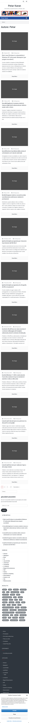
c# (3, 592)
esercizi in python (14, 592)
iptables (20, 597)
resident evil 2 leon (22, 610)
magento (5, 602)
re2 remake (5, 610)
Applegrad (5, 555)
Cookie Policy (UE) (7, 643)
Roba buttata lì (6, 575)
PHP (4, 570)
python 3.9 (24, 607)
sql (11, 615)
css (7, 592)
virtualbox (15, 617)
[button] (27, 695)
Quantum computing (8, 573)
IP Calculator (5, 633)
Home (3, 22)
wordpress (22, 620)
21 (11, 487)
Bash (4, 557)
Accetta (14, 710)
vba (9, 617)
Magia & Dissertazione (9, 568)
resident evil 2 (13, 610)
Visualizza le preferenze (14, 718)
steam (16, 615)
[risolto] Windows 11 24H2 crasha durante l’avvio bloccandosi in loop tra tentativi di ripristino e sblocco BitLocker (13, 377)
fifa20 (18, 594)
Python (5, 571)
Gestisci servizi (5, 706)
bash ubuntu (23, 589)
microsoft (11, 602)
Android (5, 553)
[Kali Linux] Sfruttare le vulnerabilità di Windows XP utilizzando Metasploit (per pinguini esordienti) (14, 57)
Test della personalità (7, 653)
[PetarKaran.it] (14, 13)
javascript (5, 599)
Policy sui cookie (6, 638)
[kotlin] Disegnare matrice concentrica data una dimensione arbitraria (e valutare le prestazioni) (14, 197)
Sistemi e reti (6, 577)
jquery (11, 599)
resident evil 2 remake (20, 612)
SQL (4, 579)
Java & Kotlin (6, 561)
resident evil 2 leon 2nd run (8, 612)
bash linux (16, 589)
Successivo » (16, 487)
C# (4, 559)
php (4, 604)
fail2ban (12, 594)
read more (14, 76)
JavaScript (6, 562)
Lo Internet (6, 566)
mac (21, 599)
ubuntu (4, 617)
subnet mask (23, 615)
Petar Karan (14, 5)
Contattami (5, 641)
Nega (14, 714)
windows (21, 617)
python (17, 607)
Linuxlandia (6, 564)
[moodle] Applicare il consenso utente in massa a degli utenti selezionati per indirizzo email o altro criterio (14, 105)
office (23, 602)
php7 (9, 604)
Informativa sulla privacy (17, 721)
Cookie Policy (9, 721)
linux (16, 599)
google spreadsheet (7, 597)
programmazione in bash (8, 607)
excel (22, 592)
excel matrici (5, 594)
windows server (14, 620)
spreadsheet (5, 615)
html (15, 597)
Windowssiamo (7, 581)
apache (4, 589)
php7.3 (14, 604)
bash (10, 589)
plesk (19, 604)
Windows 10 (5, 620)
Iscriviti (4, 510)
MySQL (17, 602)
